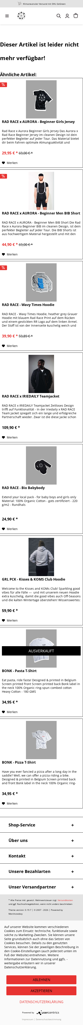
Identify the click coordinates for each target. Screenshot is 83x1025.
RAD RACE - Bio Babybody (23, 488)
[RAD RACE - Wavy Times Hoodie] (41, 282)
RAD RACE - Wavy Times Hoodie (28, 305)
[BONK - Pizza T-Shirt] (41, 740)
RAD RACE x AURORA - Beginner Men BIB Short (41, 213)
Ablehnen (41, 979)
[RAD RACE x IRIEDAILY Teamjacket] (41, 374)
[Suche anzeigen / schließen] (58, 16)
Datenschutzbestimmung (48, 1019)
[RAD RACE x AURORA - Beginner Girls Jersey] (41, 99)
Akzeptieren (41, 990)
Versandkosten (65, 900)
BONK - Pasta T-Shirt (19, 671)
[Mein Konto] (67, 16)
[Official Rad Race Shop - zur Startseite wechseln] (21, 16)
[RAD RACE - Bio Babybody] (41, 465)
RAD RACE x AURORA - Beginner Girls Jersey (38, 122)
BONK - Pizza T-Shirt (19, 762)
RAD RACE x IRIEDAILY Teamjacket (30, 396)
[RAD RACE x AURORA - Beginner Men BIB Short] (41, 191)
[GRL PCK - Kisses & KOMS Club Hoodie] (41, 557)
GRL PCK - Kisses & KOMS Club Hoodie (33, 579)
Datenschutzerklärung (41, 1002)
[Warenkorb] (76, 16)
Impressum (27, 1019)
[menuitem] (7, 16)
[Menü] (7, 16)
